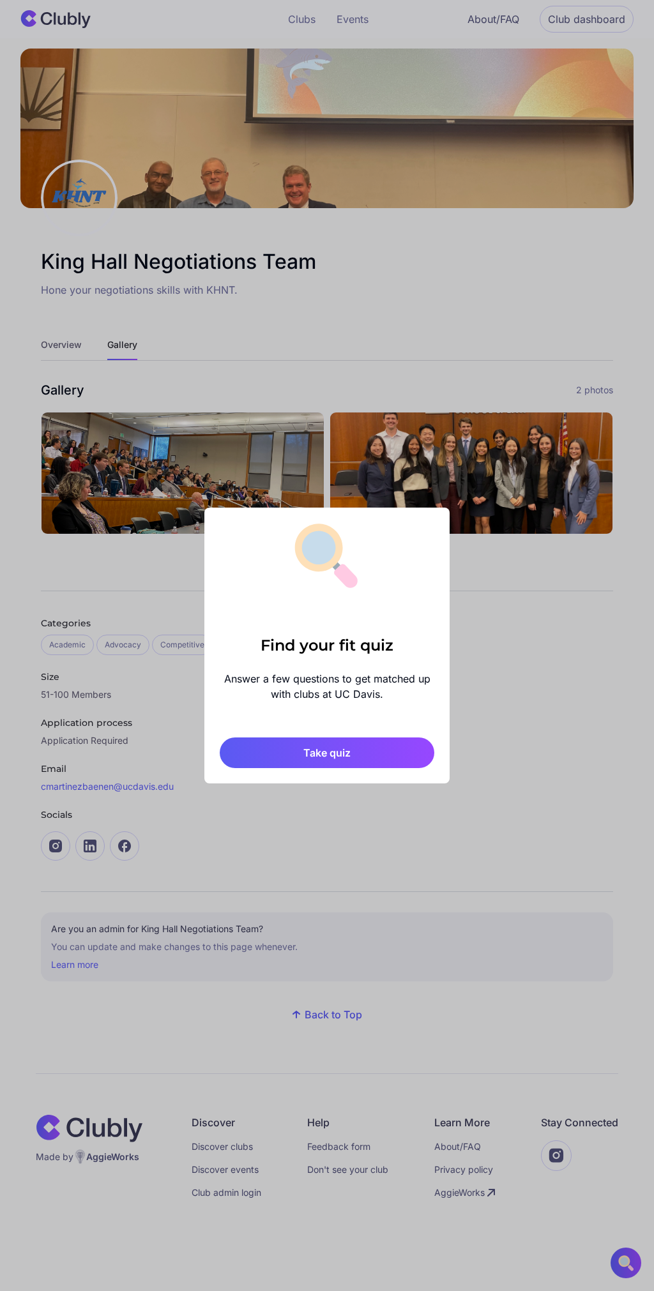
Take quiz (327, 752)
